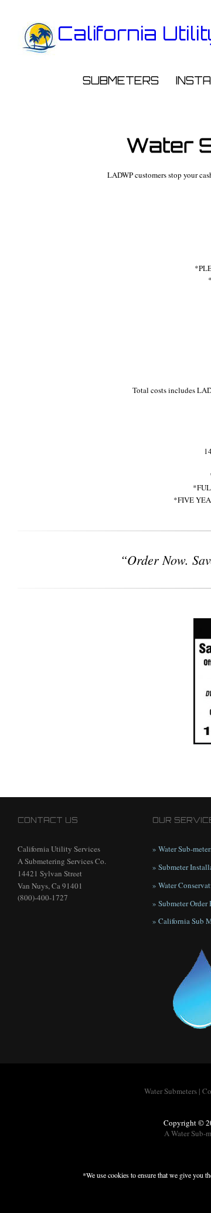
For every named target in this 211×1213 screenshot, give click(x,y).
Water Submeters (170, 1091)
